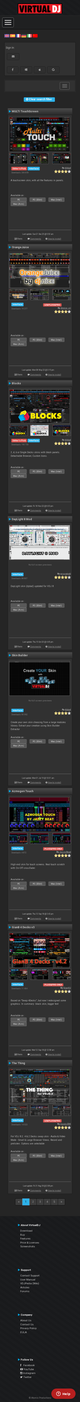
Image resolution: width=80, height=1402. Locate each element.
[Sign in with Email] (13, 56)
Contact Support (30, 1275)
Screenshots (27, 1246)
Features (25, 1238)
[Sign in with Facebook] (12, 69)
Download (26, 1230)
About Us (25, 1320)
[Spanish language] (12, 35)
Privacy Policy (28, 1328)
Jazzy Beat (65, 852)
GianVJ (67, 988)
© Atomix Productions (40, 1397)
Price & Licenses (29, 1242)
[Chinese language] (35, 35)
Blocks (16, 383)
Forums (24, 1291)
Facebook (28, 1365)
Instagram (29, 1373)
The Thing (18, 1063)
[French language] (18, 35)
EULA (23, 1332)
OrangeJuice (20, 247)
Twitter (27, 1377)
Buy (22, 1234)
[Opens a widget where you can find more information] (63, 1394)
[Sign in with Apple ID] (40, 69)
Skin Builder (20, 655)
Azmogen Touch (22, 791)
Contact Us (27, 1324)
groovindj (65, 573)
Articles (24, 1287)
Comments (35, 238)
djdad (68, 168)
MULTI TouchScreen (25, 111)
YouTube (28, 1369)
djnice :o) (66, 308)
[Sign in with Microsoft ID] (26, 69)
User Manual (27, 1279)
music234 (65, 1124)
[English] (6, 35)
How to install (54, 238)
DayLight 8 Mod (22, 519)
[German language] (23, 35)
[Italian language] (29, 35)
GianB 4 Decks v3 (23, 927)
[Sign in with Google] (53, 69)
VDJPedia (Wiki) (29, 1283)
